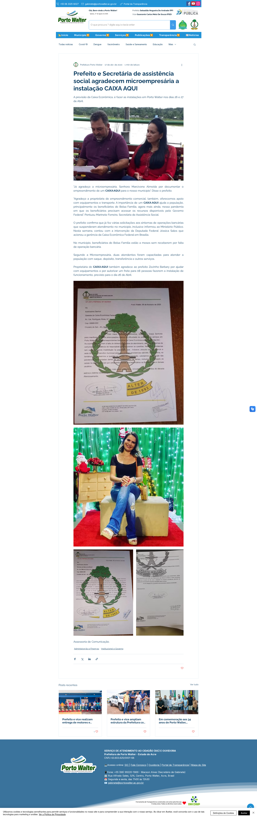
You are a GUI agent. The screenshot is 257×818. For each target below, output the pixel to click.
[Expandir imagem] (128, 353)
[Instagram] (198, 3)
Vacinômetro (113, 44)
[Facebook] (188, 3)
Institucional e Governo (112, 649)
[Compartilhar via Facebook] (74, 659)
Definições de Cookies (223, 812)
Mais (171, 44)
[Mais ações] (182, 65)
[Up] (250, 807)
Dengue (97, 44)
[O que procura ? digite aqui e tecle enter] (173, 24)
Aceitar (244, 812)
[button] (82, 35)
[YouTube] (193, 3)
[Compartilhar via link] (96, 659)
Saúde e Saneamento (136, 44)
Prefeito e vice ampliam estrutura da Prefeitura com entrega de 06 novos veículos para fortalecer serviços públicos (128, 721)
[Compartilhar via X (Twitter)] (82, 659)
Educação (158, 44)
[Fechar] (253, 813)
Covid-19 (83, 44)
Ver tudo (194, 684)
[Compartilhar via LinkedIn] (89, 659)
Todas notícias (66, 44)
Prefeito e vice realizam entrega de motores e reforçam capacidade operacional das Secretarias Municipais (80, 721)
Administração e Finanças (86, 649)
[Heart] (184, 803)
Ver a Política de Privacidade (52, 814)
